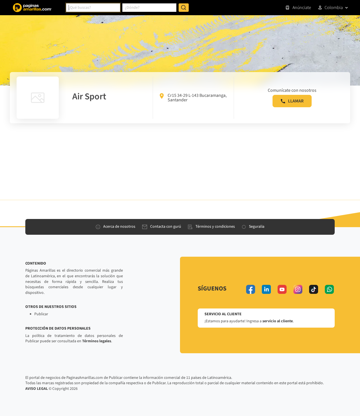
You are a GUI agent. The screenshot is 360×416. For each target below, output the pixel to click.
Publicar (41, 314)
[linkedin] (266, 289)
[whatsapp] (329, 289)
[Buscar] (184, 7)
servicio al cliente (277, 321)
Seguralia (256, 226)
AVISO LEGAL (36, 389)
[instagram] (297, 289)
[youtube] (282, 289)
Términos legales (96, 341)
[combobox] (93, 7)
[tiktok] (313, 289)
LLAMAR (295, 101)
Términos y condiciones (215, 226)
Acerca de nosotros (119, 226)
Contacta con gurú (165, 226)
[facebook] (250, 289)
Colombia (334, 8)
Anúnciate (301, 8)
